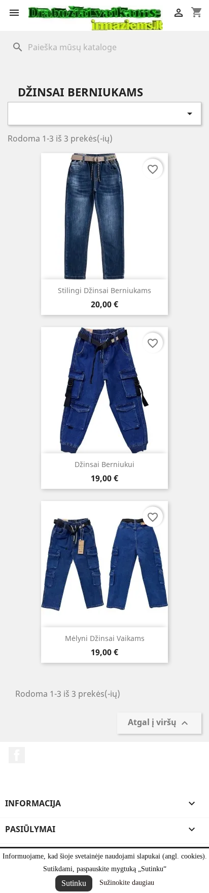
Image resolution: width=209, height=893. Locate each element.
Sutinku (73, 883)
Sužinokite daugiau (126, 882)
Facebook (17, 755)
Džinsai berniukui (104, 464)
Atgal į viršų (159, 723)
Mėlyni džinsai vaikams (105, 638)
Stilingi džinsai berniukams (104, 290)
